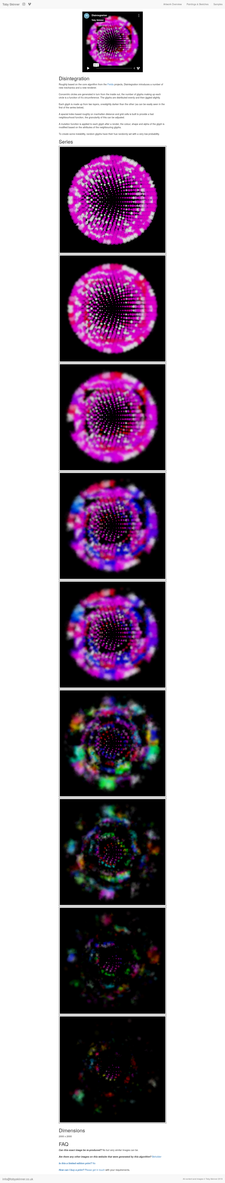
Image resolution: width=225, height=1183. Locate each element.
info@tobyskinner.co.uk (17, 1179)
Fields (110, 84)
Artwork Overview (172, 4)
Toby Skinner (11, 4)
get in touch (99, 1169)
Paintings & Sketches (198, 4)
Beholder (156, 1156)
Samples (218, 4)
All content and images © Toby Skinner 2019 (203, 1178)
